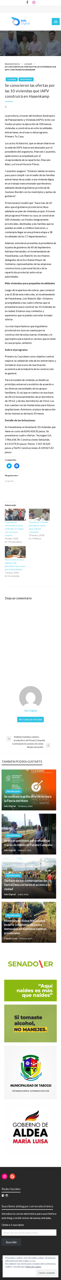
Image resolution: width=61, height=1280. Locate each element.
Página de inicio (12, 64)
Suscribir (11, 1242)
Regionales (26, 79)
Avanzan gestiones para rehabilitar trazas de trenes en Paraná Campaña (28, 842)
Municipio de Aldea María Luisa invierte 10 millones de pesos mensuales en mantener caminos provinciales (25, 927)
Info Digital (10, 806)
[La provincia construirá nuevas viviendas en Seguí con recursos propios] (15, 515)
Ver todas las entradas (30, 719)
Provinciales (13, 791)
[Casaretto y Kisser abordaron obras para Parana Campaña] (39, 515)
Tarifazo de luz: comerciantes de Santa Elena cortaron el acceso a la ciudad (27, 885)
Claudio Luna (11, 938)
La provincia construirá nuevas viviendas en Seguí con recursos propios (14, 529)
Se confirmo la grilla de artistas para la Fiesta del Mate (27, 798)
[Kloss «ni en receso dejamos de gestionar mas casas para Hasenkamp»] (15, 552)
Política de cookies (33, 1266)
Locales (28, 64)
